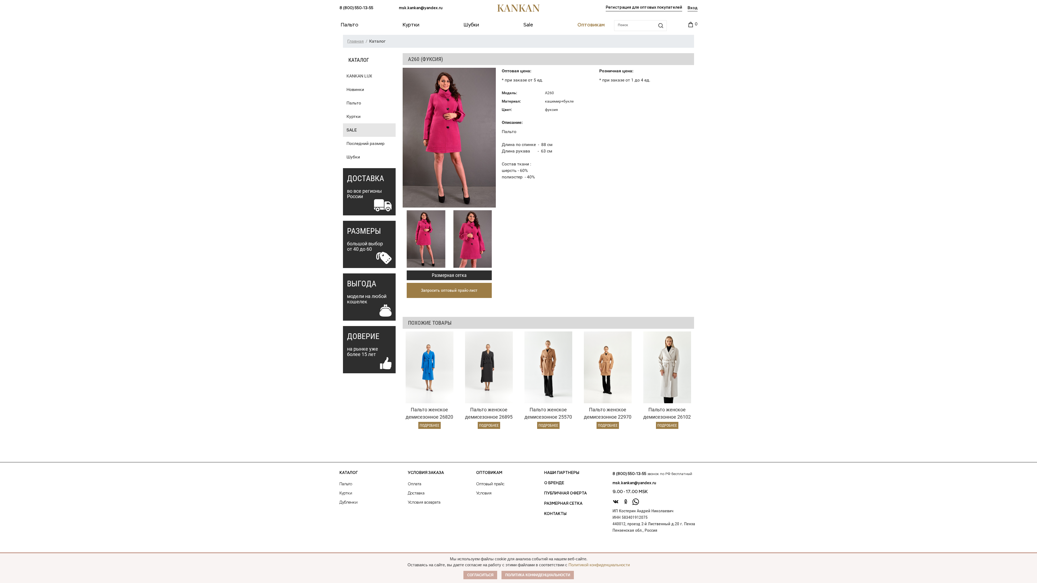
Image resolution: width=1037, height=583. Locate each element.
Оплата (414, 484)
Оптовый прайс (490, 484)
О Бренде (554, 483)
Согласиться (480, 575)
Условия (483, 493)
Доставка (416, 493)
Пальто (353, 103)
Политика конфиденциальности (537, 575)
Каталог (348, 473)
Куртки (353, 116)
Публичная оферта (565, 493)
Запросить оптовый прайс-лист (449, 290)
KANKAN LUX (359, 76)
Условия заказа (426, 473)
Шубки (353, 157)
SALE (351, 130)
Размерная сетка (449, 275)
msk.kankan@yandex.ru (420, 8)
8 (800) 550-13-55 (356, 8)
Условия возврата (424, 502)
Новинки (355, 89)
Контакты (555, 514)
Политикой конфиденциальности (599, 564)
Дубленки (348, 502)
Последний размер (365, 143)
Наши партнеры (561, 473)
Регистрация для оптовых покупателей (644, 7)
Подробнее (429, 425)
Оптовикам (489, 473)
